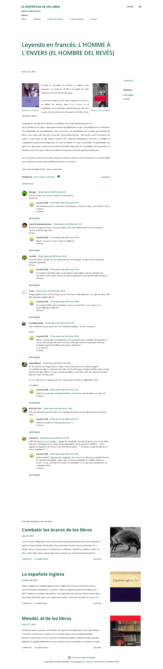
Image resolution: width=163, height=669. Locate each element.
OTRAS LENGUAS (76, 19)
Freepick (87, 661)
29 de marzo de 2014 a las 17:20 (54, 438)
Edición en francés (30, 110)
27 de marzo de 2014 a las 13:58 (64, 237)
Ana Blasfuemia (36, 323)
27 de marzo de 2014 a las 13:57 (64, 202)
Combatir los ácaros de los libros (57, 530)
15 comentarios (41, 559)
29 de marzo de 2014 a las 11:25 (64, 389)
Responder (34, 218)
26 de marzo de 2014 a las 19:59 (50, 291)
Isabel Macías (35, 363)
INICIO (23, 19)
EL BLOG (93, 19)
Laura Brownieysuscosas (40, 224)
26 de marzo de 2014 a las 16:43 (52, 256)
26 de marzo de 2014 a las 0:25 (52, 192)
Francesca (33, 438)
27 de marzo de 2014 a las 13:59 (64, 269)
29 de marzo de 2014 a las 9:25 (57, 363)
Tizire (31, 291)
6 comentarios (40, 603)
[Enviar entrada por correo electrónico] (58, 177)
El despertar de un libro (40, 7)
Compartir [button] (128, 81)
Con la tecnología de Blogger (83, 657)
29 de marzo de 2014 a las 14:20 (57, 408)
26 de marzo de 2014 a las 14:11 (67, 224)
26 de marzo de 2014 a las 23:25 (59, 323)
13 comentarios (41, 647)
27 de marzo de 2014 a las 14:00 (64, 301)
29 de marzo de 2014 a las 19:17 (64, 419)
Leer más (97, 559)
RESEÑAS (37, 19)
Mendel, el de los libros (46, 618)
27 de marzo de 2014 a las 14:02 (64, 336)
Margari (32, 192)
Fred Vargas (75, 104)
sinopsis (126, 98)
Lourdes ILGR (42, 202)
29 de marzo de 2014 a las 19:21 (64, 454)
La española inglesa (43, 574)
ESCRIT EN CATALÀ (55, 19)
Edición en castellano (100, 110)
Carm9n (32, 256)
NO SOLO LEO (35, 408)
